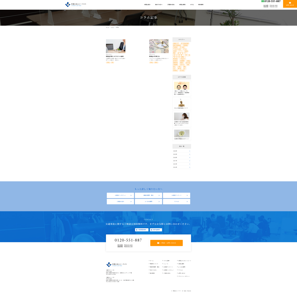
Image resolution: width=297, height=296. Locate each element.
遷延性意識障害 (177, 45)
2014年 (175, 167)
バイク (180, 51)
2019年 (175, 154)
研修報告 (175, 70)
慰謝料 (181, 62)
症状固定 (182, 70)
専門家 (179, 68)
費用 (185, 66)
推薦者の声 (176, 43)
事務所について (154, 263)
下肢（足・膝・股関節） (179, 57)
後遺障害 (182, 61)
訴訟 (174, 66)
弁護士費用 (181, 263)
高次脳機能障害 (185, 43)
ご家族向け (182, 59)
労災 (174, 68)
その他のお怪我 (177, 49)
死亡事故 (182, 47)
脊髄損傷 (185, 45)
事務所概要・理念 (148, 195)
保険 (188, 64)
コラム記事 (166, 260)
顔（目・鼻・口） (182, 53)
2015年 (175, 164)
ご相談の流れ (120, 201)
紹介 (185, 68)
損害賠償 (175, 62)
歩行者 (184, 49)
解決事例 (152, 273)
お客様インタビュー (120, 195)
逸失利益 (188, 62)
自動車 (186, 51)
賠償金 (188, 61)
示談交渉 (182, 64)
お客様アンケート (177, 195)
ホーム (107, 27)
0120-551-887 (128, 240)
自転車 (174, 51)
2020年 (175, 151)
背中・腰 (187, 55)
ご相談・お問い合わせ (168, 243)
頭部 (174, 53)
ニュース (166, 263)
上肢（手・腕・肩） (178, 55)
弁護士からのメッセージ (184, 260)
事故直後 (175, 59)
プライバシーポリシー (184, 276)
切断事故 (175, 47)
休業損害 (175, 64)
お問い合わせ (181, 273)
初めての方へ (153, 270)
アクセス (176, 201)
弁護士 (179, 66)
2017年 (175, 160)
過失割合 (175, 61)
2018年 (175, 157)
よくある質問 (148, 201)
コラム (112, 27)
